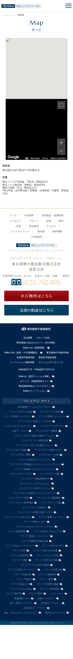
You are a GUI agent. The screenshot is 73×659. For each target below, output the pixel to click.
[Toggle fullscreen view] (61, 105)
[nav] (68, 6)
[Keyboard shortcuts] (26, 158)
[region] (37, 129)
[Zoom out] (61, 151)
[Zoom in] (61, 143)
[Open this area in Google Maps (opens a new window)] (13, 157)
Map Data (35, 158)
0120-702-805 (41, 282)
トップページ (7, 15)
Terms (45, 158)
